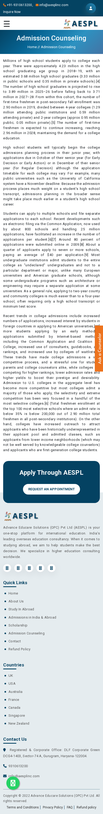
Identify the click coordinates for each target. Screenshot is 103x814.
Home (32, 47)
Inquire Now (12, 12)
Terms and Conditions (23, 807)
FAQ (70, 807)
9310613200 (18, 766)
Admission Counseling (26, 633)
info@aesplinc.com (53, 5)
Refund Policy (19, 649)
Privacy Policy (53, 807)
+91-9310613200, (21, 5)
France (13, 700)
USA (12, 683)
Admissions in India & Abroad (32, 617)
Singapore (16, 715)
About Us (16, 601)
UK (10, 676)
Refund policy (86, 807)
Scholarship (17, 625)
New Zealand (18, 723)
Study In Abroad (21, 609)
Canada (14, 708)
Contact (14, 641)
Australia (15, 692)
